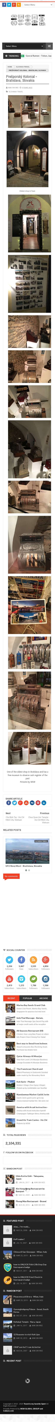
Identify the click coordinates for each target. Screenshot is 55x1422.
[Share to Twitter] (43, 861)
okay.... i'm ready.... (21, 1226)
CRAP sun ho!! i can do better (27, 1347)
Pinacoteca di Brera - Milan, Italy (28, 1296)
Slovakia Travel (23, 67)
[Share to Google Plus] (46, 861)
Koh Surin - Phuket (26, 1081)
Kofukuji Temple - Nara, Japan (27, 1322)
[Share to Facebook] (40, 861)
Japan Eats (47, 56)
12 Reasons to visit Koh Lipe (26, 1334)
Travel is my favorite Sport (35, 1404)
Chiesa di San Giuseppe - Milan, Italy (30, 1252)
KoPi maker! (19, 1239)
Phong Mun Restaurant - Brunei (31, 1201)
